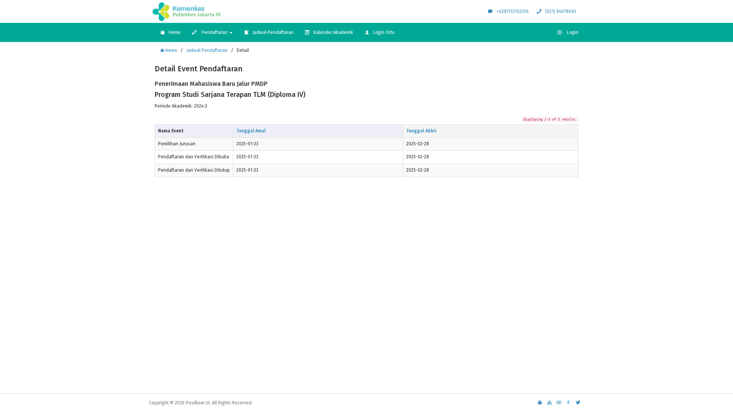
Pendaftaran (214, 32)
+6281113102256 (512, 11)
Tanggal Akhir (421, 131)
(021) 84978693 (560, 11)
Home (175, 32)
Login (572, 32)
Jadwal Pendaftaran (273, 32)
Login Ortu (384, 32)
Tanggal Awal (251, 131)
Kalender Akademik (333, 32)
